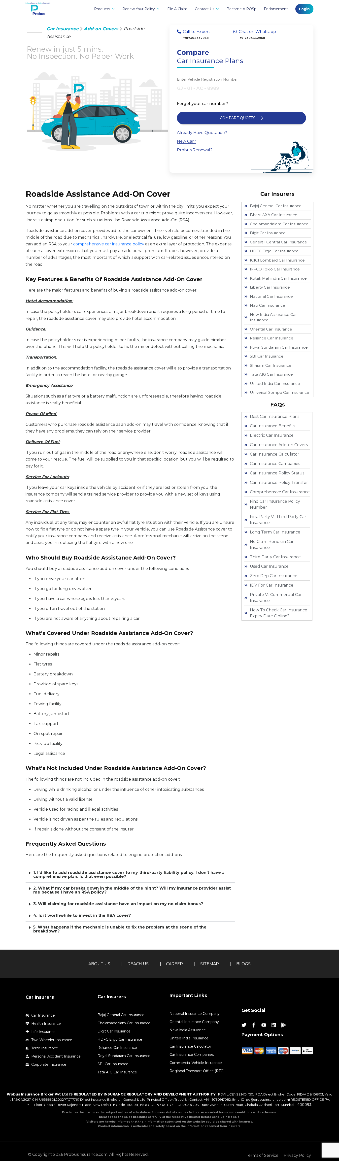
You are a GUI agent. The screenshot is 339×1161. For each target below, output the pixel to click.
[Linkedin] (273, 1025)
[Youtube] (263, 1025)
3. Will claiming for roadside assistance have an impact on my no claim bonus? (118, 903)
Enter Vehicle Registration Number (207, 79)
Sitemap (209, 964)
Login (304, 9)
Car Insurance (63, 29)
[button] (130, 875)
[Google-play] (283, 1025)
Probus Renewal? (194, 150)
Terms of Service (262, 1155)
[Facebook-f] (253, 1025)
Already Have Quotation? (202, 132)
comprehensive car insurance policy (108, 244)
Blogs (243, 964)
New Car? (186, 141)
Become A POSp (241, 9)
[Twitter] (243, 1025)
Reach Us (138, 964)
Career (174, 964)
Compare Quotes (237, 118)
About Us (99, 964)
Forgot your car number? (202, 103)
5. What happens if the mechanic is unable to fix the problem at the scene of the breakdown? (119, 929)
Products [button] (102, 9)
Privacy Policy (297, 1155)
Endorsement (276, 9)
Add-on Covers (101, 29)
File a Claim (177, 9)
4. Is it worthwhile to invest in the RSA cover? (82, 915)
